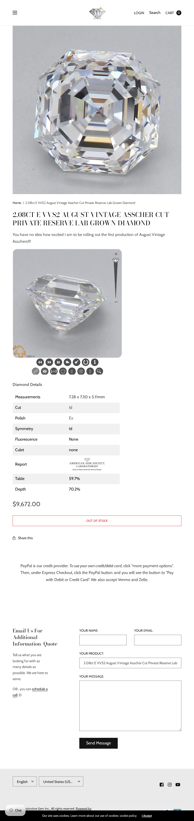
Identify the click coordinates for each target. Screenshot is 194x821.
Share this (25, 538)
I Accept (147, 815)
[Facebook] (161, 784)
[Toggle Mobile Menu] (18, 12)
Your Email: (143, 630)
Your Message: (91, 676)
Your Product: (91, 653)
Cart (169, 13)
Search (154, 12)
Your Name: (88, 630)
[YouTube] (178, 784)
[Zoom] (97, 110)
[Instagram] (169, 784)
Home (17, 203)
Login (139, 13)
